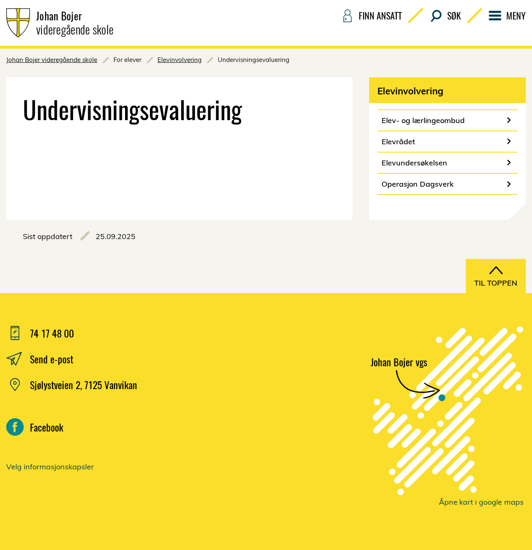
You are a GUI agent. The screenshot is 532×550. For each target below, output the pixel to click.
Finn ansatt (380, 15)
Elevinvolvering (180, 60)
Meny (516, 15)
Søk (454, 15)
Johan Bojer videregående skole (51, 60)
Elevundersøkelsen (414, 163)
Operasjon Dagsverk (418, 184)
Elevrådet (398, 141)
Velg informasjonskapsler (50, 466)
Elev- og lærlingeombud (423, 120)
